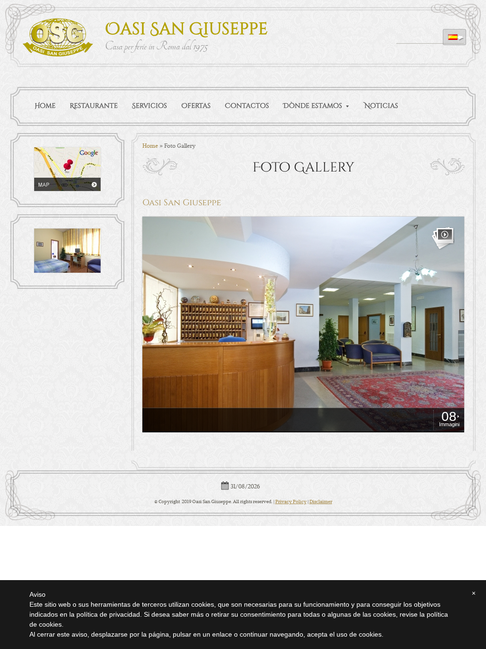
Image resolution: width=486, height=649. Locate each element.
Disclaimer (320, 501)
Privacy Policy (291, 501)
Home (45, 105)
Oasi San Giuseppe (186, 29)
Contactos (247, 105)
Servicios (149, 105)
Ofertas (196, 105)
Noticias (381, 105)
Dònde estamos (312, 105)
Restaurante (94, 105)
